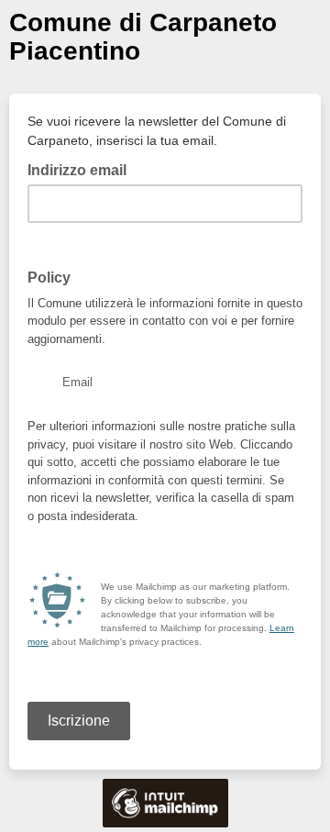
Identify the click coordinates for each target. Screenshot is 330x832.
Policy (49, 277)
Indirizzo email (83, 169)
